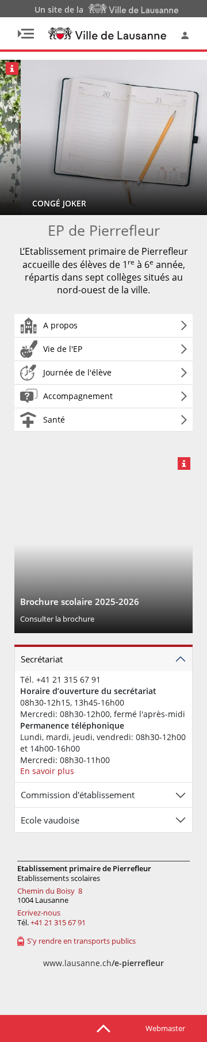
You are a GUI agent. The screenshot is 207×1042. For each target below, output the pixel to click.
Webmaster (165, 1028)
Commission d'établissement (78, 794)
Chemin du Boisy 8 (49, 891)
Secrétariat (42, 659)
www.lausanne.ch (103, 962)
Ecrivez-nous (38, 912)
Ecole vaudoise (50, 820)
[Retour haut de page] (103, 1027)
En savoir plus (47, 770)
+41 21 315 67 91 (58, 922)
